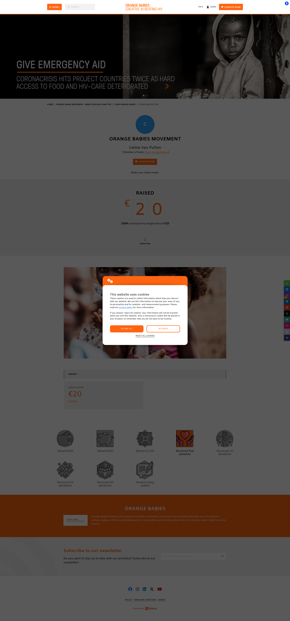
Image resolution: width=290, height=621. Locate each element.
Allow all (127, 328)
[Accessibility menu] (286, 3)
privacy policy (125, 307)
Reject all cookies (145, 336)
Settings (163, 328)
